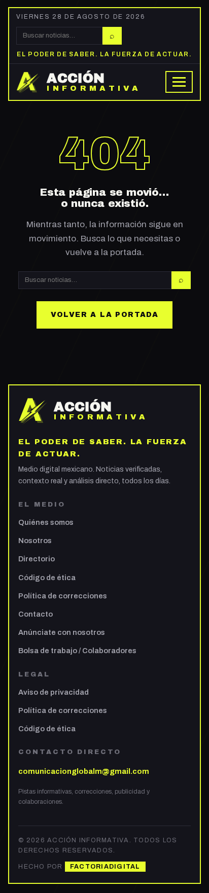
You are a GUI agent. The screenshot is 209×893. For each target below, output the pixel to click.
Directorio (36, 559)
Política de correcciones (62, 596)
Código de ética (47, 578)
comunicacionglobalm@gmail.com (83, 771)
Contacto (35, 614)
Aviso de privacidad (53, 692)
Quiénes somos (46, 522)
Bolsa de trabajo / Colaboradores (77, 651)
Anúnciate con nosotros (61, 632)
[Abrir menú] (179, 82)
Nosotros (35, 541)
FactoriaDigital (105, 866)
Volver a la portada (105, 314)
